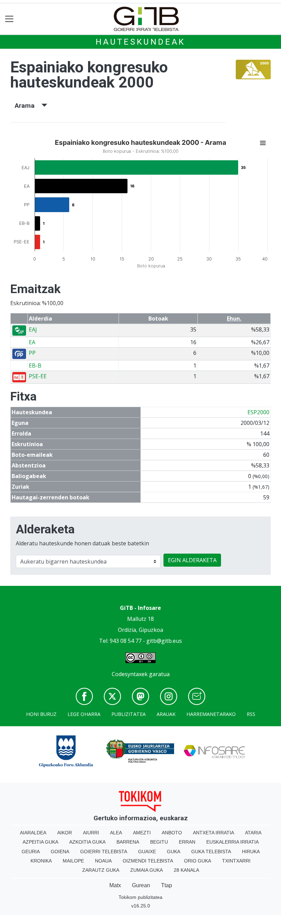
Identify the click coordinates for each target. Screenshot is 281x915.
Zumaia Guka (146, 870)
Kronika (41, 861)
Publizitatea (128, 714)
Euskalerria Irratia (232, 842)
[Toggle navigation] (9, 19)
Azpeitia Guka (40, 842)
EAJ (33, 329)
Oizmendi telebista (148, 861)
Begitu (159, 842)
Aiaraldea (33, 832)
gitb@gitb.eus (164, 641)
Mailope (73, 861)
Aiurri (91, 832)
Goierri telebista (103, 851)
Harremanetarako (211, 714)
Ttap (166, 885)
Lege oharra (84, 714)
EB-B (35, 365)
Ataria (253, 832)
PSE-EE (38, 376)
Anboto (172, 832)
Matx (115, 885)
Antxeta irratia (213, 832)
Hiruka (251, 851)
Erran (187, 842)
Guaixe (147, 851)
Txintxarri (236, 861)
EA (32, 342)
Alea (116, 832)
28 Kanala (186, 870)
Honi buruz (41, 714)
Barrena (128, 842)
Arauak (166, 714)
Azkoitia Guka (87, 842)
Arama (28, 105)
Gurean (141, 885)
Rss (251, 714)
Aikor (64, 832)
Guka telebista (211, 851)
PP (32, 353)
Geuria (31, 851)
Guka (173, 851)
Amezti (142, 832)
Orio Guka (197, 861)
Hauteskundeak (140, 42)
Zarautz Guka (100, 870)
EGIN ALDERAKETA (192, 560)
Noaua (103, 861)
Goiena (60, 851)
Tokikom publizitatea (140, 897)
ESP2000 (258, 412)
